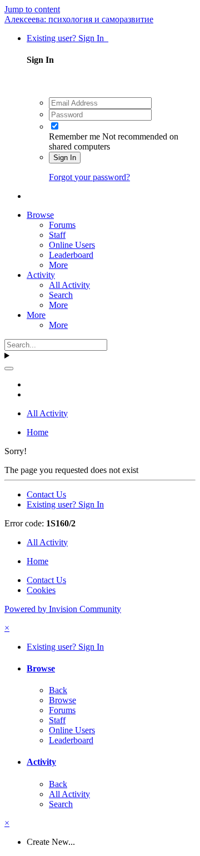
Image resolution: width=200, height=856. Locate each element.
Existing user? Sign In (67, 38)
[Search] (8, 368)
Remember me (74, 136)
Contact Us (46, 494)
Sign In (64, 157)
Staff (57, 235)
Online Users (72, 245)
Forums (62, 225)
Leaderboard (71, 255)
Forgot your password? (89, 177)
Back (58, 690)
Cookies (41, 590)
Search (61, 295)
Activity (41, 275)
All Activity (69, 285)
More (58, 265)
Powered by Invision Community (62, 609)
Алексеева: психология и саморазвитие (78, 19)
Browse (40, 215)
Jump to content (32, 9)
